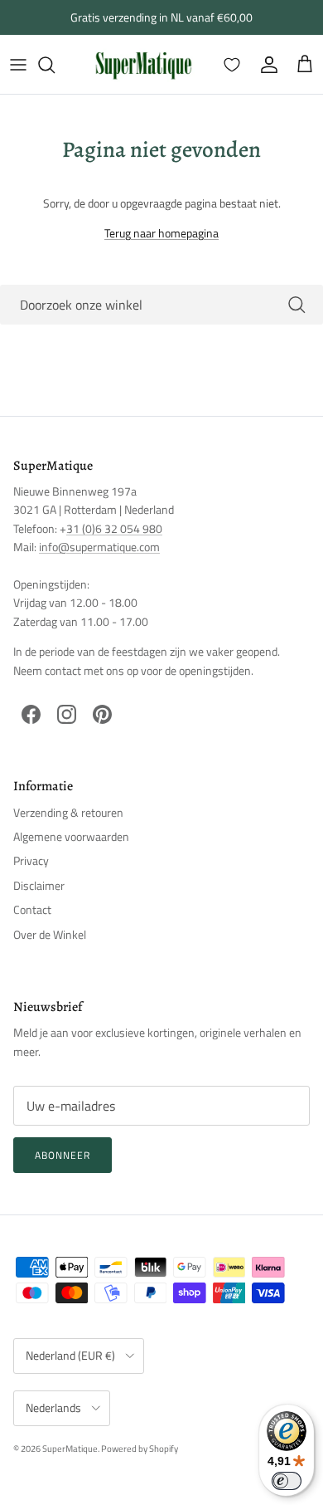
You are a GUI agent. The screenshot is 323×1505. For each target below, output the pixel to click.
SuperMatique (70, 1448)
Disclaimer (39, 885)
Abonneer (62, 1155)
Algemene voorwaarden (71, 836)
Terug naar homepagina (161, 233)
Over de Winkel (49, 934)
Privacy (31, 860)
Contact (32, 909)
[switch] (286, 1481)
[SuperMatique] (143, 64)
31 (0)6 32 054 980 (114, 528)
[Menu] (18, 64)
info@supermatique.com (99, 546)
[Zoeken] (54, 64)
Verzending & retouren (68, 812)
